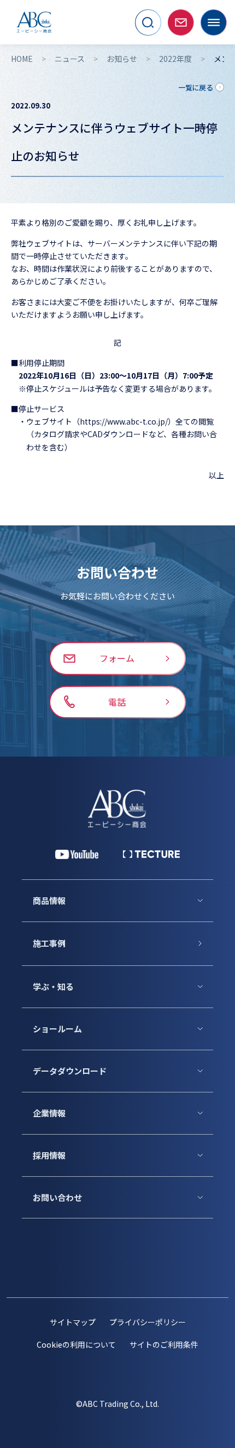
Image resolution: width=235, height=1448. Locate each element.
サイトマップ (73, 1322)
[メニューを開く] (214, 22)
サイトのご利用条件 (164, 1344)
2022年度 (175, 58)
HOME (22, 58)
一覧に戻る (195, 87)
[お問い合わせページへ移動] (181, 22)
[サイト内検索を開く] (148, 22)
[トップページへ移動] (33, 22)
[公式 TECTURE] (151, 854)
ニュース (70, 58)
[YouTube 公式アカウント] (77, 855)
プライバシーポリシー (147, 1322)
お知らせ (122, 58)
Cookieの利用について (76, 1344)
